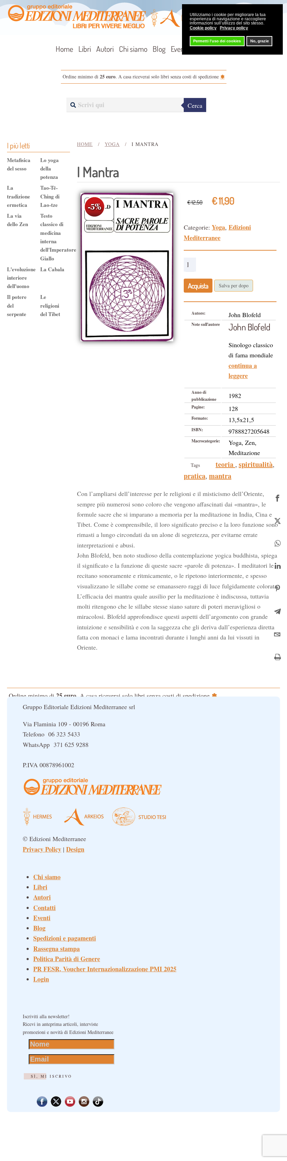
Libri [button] (84, 49)
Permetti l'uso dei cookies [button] (217, 41)
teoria (225, 464)
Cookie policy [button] (203, 28)
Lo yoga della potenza (49, 168)
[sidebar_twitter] (277, 519)
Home (64, 49)
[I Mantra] (126, 266)
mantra (220, 476)
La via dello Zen (17, 220)
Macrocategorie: (205, 441)
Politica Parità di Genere (66, 958)
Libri (40, 886)
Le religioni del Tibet (50, 305)
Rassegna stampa (56, 948)
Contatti (44, 907)
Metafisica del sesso (18, 164)
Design (75, 849)
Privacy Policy (42, 849)
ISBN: (197, 430)
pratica (194, 476)
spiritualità (256, 464)
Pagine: (198, 407)
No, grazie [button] (259, 41)
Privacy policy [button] (234, 28)
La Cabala (52, 269)
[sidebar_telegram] (277, 610)
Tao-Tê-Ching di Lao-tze (49, 196)
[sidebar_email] (277, 633)
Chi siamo (133, 49)
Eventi (179, 49)
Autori (105, 49)
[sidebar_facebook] (277, 496)
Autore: (198, 313)
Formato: (199, 418)
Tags (195, 465)
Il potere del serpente (17, 305)
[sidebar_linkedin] (277, 565)
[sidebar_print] (277, 656)
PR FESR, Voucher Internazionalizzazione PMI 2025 (104, 968)
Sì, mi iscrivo (51, 1076)
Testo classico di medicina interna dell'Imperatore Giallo (52, 237)
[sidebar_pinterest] (277, 587)
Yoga (218, 227)
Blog (159, 49)
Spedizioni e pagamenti (64, 938)
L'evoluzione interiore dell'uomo (19, 277)
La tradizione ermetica (18, 196)
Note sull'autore (205, 324)
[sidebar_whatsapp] (277, 542)
